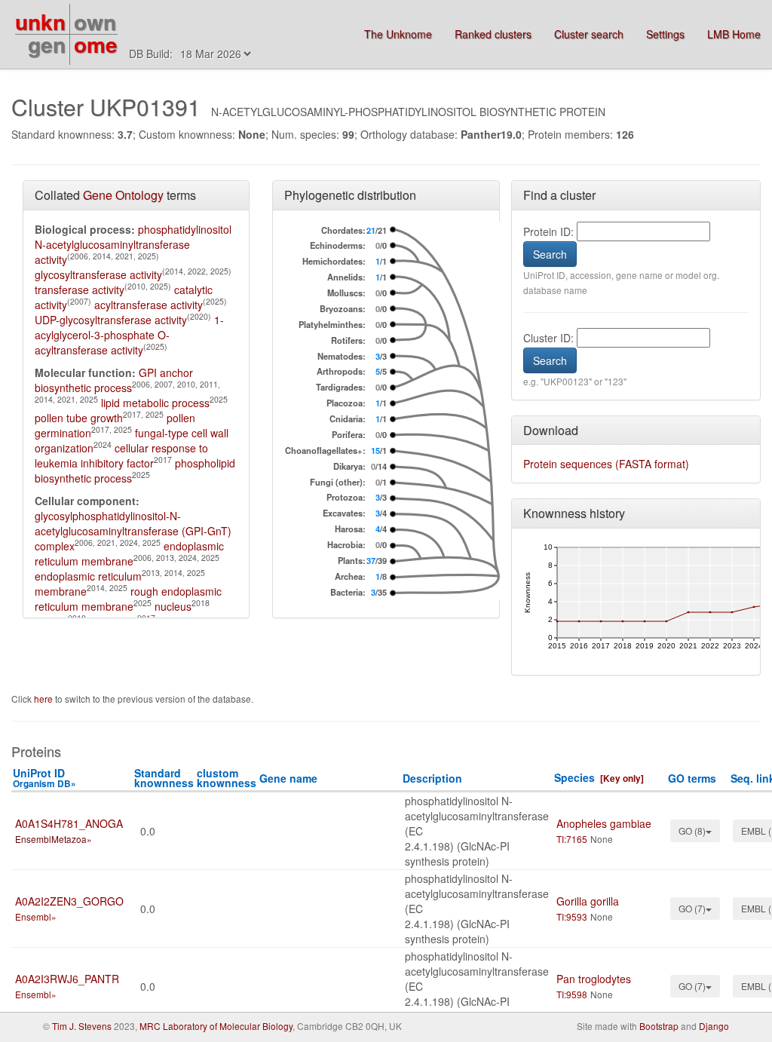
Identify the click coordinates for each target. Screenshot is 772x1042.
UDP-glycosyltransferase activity (111, 319)
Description (432, 778)
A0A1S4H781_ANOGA (69, 823)
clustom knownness (226, 777)
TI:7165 (571, 838)
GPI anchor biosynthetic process (114, 380)
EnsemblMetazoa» (53, 838)
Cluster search (588, 33)
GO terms (692, 778)
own (95, 21)
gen (47, 44)
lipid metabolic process (155, 402)
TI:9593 (571, 916)
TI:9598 (571, 994)
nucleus (173, 606)
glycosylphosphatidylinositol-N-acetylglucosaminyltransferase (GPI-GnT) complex (133, 530)
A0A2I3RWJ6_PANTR (67, 978)
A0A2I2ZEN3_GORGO (69, 901)
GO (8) (692, 830)
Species (574, 777)
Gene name (288, 778)
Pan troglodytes (593, 978)
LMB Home (734, 33)
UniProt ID (44, 777)
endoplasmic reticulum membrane (129, 553)
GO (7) (692, 908)
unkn (40, 21)
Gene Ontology (123, 195)
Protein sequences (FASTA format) (606, 463)
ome (96, 44)
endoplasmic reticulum (88, 576)
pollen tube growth (79, 417)
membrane (61, 591)
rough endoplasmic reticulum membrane (128, 599)
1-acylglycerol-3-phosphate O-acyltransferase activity (129, 334)
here (44, 698)
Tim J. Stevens (82, 1025)
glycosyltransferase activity (98, 274)
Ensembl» (36, 916)
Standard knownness (164, 777)
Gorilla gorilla (587, 901)
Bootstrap (659, 1025)
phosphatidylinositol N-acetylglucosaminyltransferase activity (133, 244)
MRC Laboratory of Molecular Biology (216, 1025)
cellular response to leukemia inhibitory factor (121, 455)
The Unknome (398, 33)
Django (714, 1025)
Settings (665, 33)
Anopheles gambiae (603, 823)
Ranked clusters (493, 33)
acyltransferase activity (148, 304)
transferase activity (79, 289)
